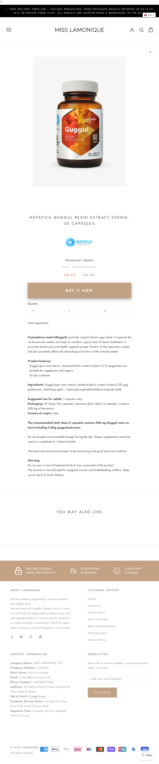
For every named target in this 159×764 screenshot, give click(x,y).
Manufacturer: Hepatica (79, 260)
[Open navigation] (8, 29)
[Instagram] (30, 636)
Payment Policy (97, 640)
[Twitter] (21, 636)
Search (92, 599)
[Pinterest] (40, 636)
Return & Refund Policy (102, 626)
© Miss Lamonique (24, 747)
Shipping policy (97, 633)
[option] (79, 332)
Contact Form (37, 696)
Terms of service (98, 619)
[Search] (141, 30)
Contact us (94, 605)
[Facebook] (11, 636)
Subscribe (102, 692)
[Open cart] (151, 29)
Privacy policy (96, 612)
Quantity (33, 304)
